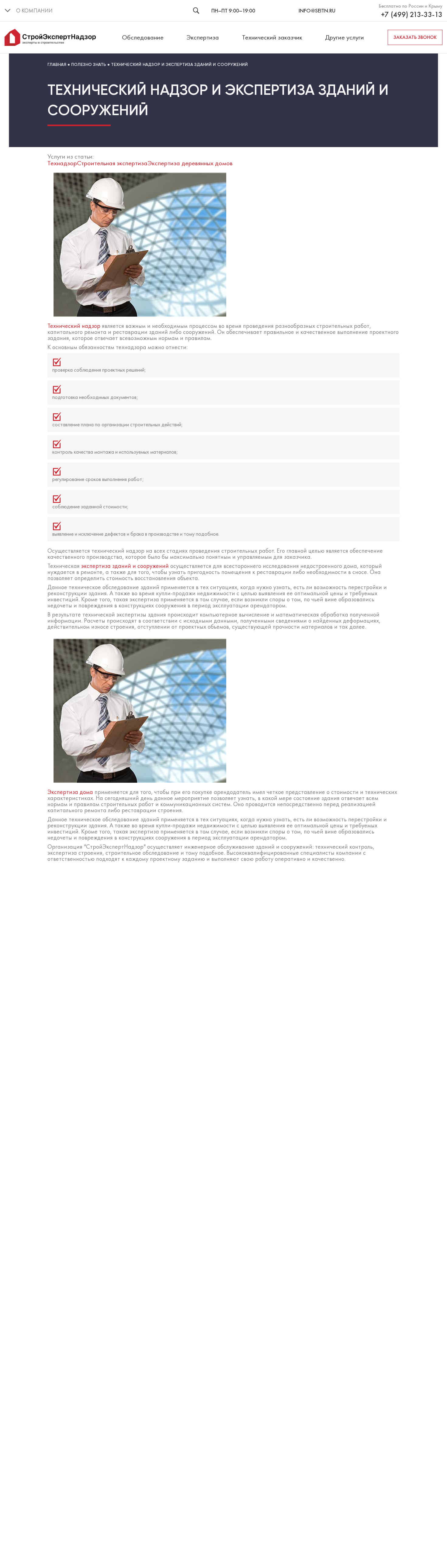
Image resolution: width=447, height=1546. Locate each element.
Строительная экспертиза (112, 163)
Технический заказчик (272, 37)
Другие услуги (344, 37)
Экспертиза (202, 37)
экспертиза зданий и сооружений (125, 566)
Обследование (143, 37)
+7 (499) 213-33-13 (411, 14)
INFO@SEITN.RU (317, 10)
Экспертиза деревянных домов (190, 163)
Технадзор (62, 163)
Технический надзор (73, 326)
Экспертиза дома (70, 792)
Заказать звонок (415, 37)
